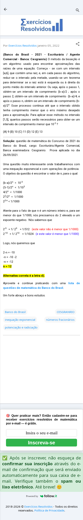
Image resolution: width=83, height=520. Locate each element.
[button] (77, 44)
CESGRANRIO (66, 312)
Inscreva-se (41, 443)
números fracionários (60, 320)
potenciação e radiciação (21, 327)
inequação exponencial (20, 320)
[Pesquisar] (77, 10)
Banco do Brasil (15, 312)
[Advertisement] (41, 370)
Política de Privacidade (49, 510)
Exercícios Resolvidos (38, 506)
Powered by (32, 496)
